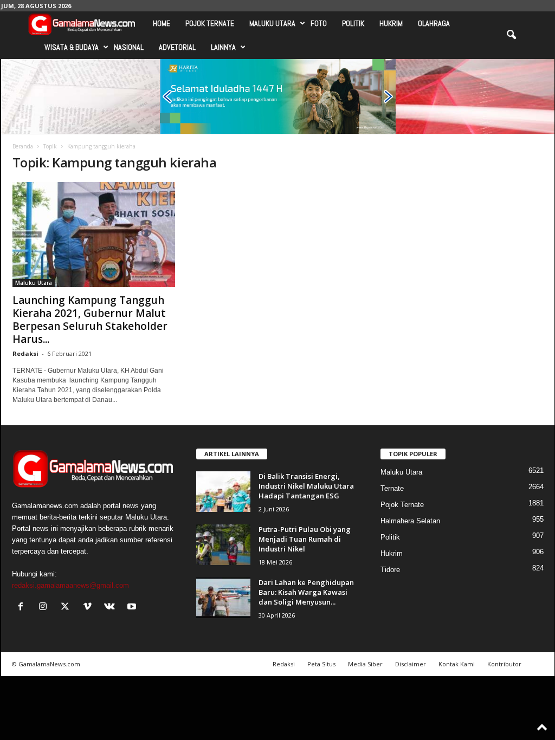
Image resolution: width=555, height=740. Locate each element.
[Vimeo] (90, 607)
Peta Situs (321, 664)
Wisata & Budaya (71, 47)
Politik (353, 23)
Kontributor (504, 664)
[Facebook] (23, 607)
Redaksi (25, 353)
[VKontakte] (112, 607)
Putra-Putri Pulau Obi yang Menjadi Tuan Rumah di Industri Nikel (305, 539)
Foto (319, 23)
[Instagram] (45, 607)
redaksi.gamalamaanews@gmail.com (70, 585)
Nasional (129, 47)
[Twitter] (67, 607)
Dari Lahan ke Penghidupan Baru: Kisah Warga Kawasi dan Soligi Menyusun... (306, 592)
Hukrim (391, 23)
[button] (511, 35)
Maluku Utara (272, 23)
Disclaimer (410, 664)
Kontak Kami (456, 664)
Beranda (22, 146)
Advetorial (177, 47)
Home (161, 23)
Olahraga (434, 23)
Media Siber (365, 664)
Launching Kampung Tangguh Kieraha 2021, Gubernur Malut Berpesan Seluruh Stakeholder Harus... (89, 319)
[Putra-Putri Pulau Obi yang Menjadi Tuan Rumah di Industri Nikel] (223, 544)
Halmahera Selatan (410, 521)
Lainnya (223, 47)
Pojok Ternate (209, 23)
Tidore (390, 570)
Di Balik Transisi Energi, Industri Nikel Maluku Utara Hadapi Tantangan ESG (306, 486)
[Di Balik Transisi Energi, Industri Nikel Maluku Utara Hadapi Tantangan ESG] (223, 491)
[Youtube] (133, 607)
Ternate (392, 488)
